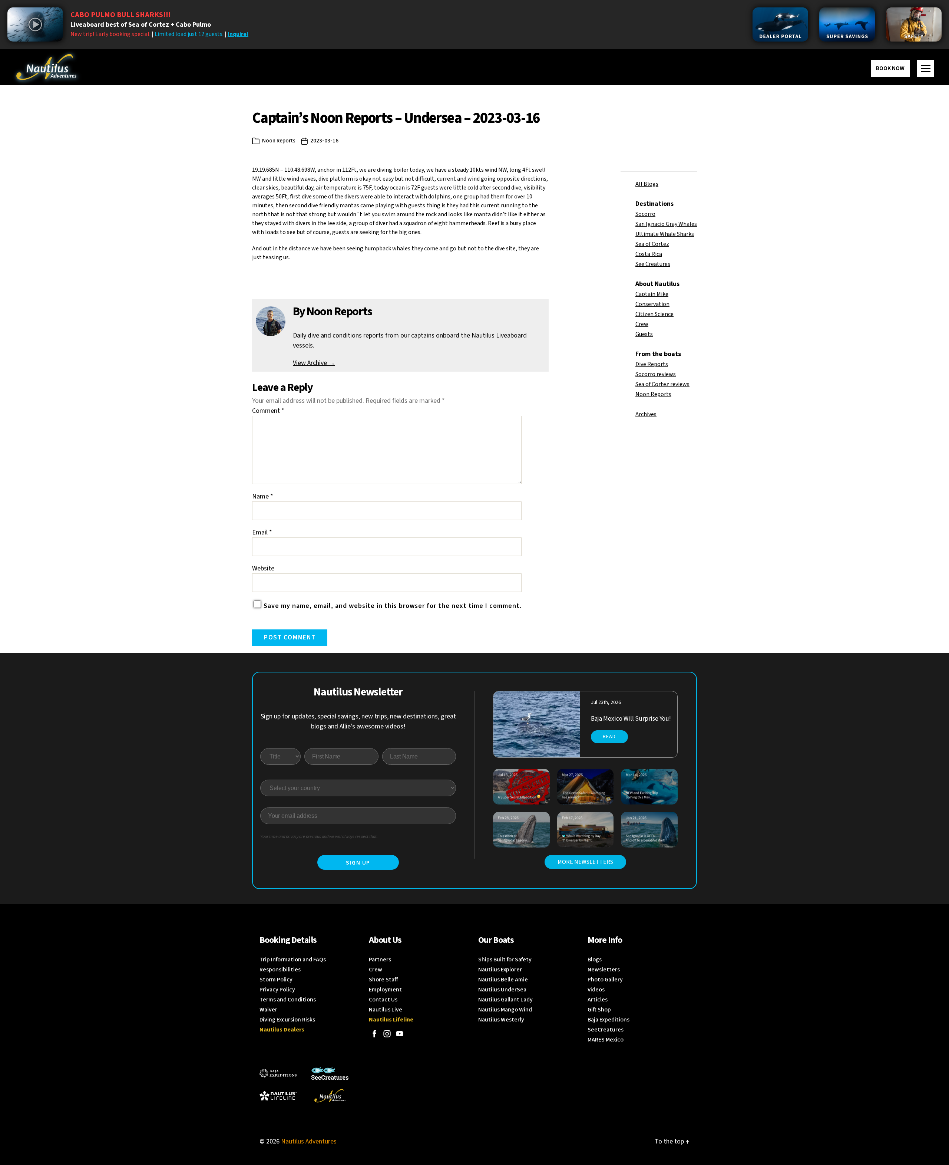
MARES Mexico (606, 1040)
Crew (641, 324)
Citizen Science (654, 314)
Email (262, 532)
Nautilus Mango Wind (505, 1010)
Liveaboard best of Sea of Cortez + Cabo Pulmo (140, 24)
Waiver (268, 1010)
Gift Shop (599, 1010)
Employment (385, 989)
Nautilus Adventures (309, 1141)
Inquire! (238, 34)
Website (263, 568)
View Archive (314, 363)
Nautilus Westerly (501, 1020)
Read (609, 736)
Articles (598, 999)
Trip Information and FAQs (292, 959)
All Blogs (646, 184)
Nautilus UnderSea (502, 989)
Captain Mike (651, 294)
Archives (646, 414)
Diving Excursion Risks (287, 1020)
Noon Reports (278, 141)
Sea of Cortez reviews (662, 384)
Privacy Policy (277, 989)
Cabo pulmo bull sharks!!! (120, 15)
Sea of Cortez (652, 244)
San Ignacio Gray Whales (666, 224)
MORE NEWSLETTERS (585, 862)
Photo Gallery (605, 979)
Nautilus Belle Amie (503, 979)
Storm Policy (275, 979)
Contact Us (383, 999)
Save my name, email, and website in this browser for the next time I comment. (393, 606)
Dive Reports (651, 364)
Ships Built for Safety (505, 959)
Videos (596, 989)
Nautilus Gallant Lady (505, 999)
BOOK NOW (890, 68)
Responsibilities (280, 969)
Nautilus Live (385, 1010)
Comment (268, 410)
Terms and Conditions (287, 999)
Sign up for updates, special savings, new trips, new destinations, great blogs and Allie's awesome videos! (358, 721)
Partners (380, 959)
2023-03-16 (324, 141)
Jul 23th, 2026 (606, 702)
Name (262, 496)
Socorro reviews (655, 374)
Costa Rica (648, 254)
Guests (644, 334)
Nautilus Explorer (500, 969)
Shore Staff (383, 979)
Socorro (645, 214)
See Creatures (652, 264)
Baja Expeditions (608, 1020)
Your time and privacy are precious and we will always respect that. (319, 836)
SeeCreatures (606, 1030)
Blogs (595, 959)
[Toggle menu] (925, 68)
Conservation (652, 304)
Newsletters (604, 969)
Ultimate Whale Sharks (664, 234)
